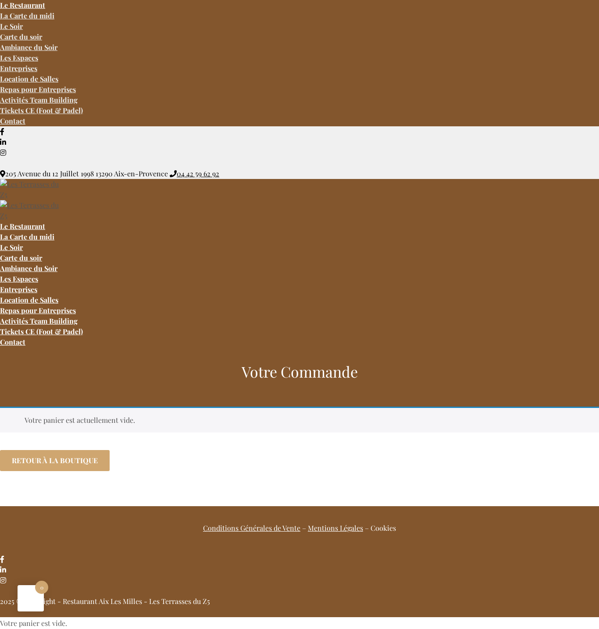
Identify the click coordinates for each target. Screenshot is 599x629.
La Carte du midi (27, 15)
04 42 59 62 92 (198, 173)
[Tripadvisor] (3, 163)
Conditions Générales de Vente (251, 528)
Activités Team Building (39, 99)
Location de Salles (29, 78)
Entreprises (18, 68)
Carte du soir (21, 36)
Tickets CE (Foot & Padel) (41, 110)
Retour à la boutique (55, 460)
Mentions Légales (335, 528)
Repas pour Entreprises (38, 89)
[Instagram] (3, 152)
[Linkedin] (3, 142)
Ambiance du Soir (28, 47)
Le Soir (11, 26)
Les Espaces (19, 57)
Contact (12, 120)
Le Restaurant (22, 226)
